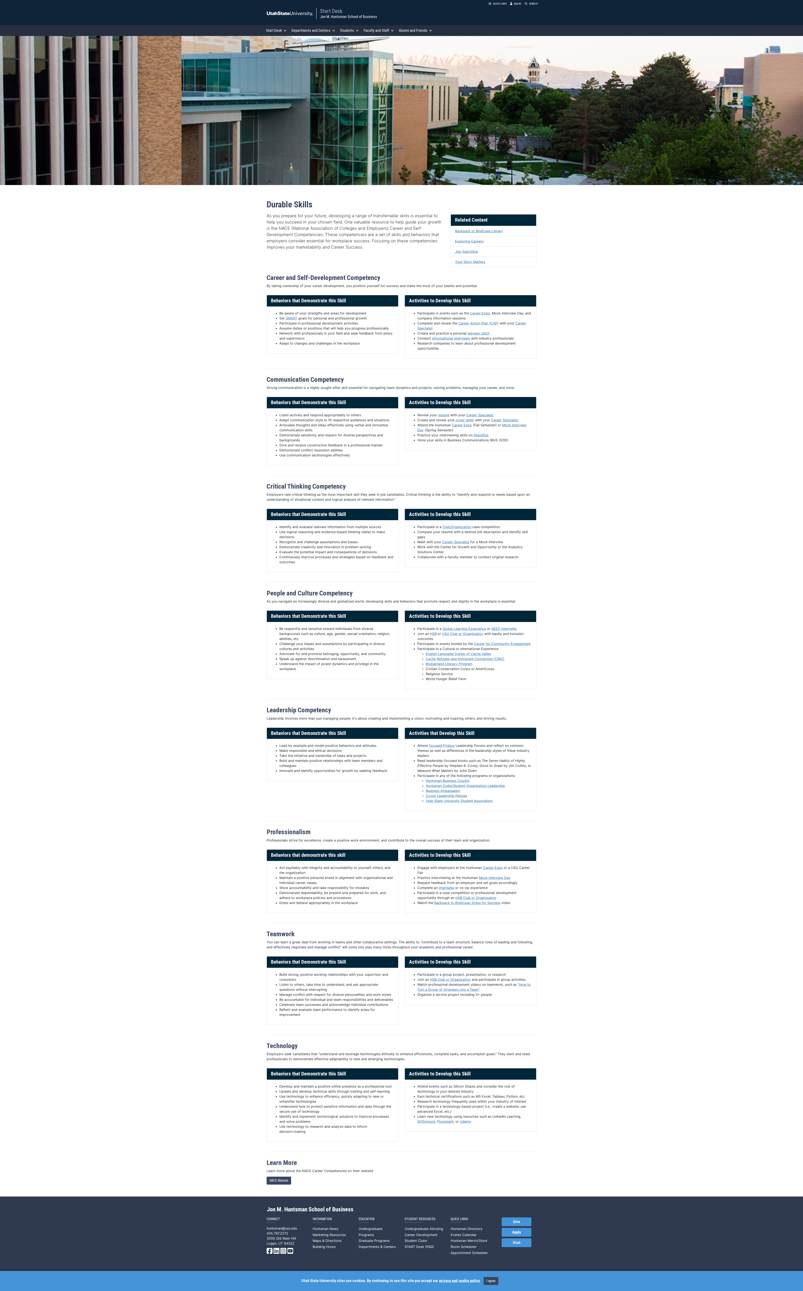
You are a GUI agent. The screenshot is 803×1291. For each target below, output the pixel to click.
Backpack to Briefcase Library (479, 231)
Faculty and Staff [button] (376, 30)
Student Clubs (416, 1241)
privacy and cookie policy (459, 1280)
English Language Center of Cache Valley (458, 654)
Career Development (421, 1235)
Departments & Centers (377, 1247)
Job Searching (466, 251)
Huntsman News (325, 1229)
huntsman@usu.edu (282, 1228)
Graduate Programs (374, 1241)
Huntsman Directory (466, 1229)
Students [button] (347, 30)
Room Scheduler (464, 1247)
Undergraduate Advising (424, 1229)
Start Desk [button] (274, 30)
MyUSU (517, 3)
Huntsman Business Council (447, 781)
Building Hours (324, 1247)
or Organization (484, 898)
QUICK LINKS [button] (500, 3)
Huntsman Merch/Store (469, 1241)
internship (446, 888)
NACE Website (278, 1180)
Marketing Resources (329, 1235)
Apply (516, 1232)
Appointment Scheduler (469, 1253)
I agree (491, 1281)
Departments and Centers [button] (311, 30)
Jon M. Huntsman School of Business (348, 16)
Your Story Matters (470, 262)
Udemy (465, 1121)
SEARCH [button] (533, 3)
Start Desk (331, 11)
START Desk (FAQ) (419, 1247)
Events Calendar (464, 1235)
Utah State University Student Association (459, 801)
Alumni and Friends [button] (413, 30)
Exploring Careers (469, 241)
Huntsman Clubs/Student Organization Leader (465, 786)
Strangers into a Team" (462, 989)
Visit (516, 1242)
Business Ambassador (443, 791)
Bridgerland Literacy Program (449, 664)
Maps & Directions (327, 1241)
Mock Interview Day (494, 878)
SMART (291, 318)
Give (516, 1221)
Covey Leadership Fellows (446, 796)
